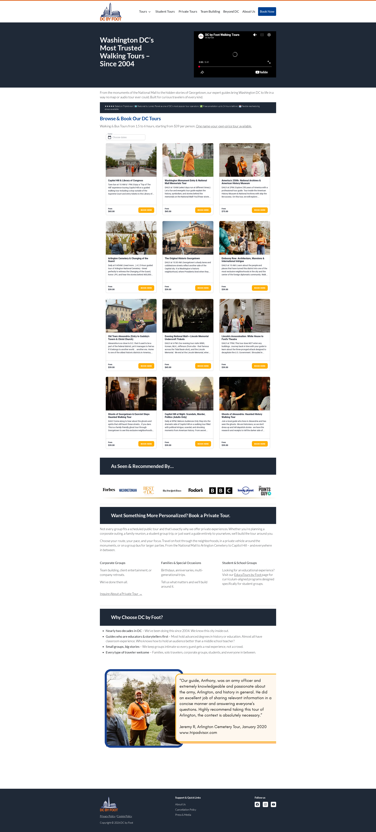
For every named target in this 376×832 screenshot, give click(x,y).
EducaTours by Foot (248, 575)
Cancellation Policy (185, 809)
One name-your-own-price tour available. (224, 126)
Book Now (267, 11)
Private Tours (188, 11)
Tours (143, 11)
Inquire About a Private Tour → (121, 594)
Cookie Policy (124, 816)
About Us (248, 11)
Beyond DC (231, 11)
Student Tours (165, 11)
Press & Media (183, 814)
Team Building (210, 11)
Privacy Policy (107, 816)
